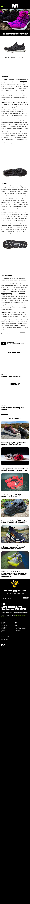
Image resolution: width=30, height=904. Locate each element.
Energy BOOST (16, 200)
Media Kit (17, 627)
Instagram (10, 333)
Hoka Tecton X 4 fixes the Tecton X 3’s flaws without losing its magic (13, 547)
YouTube (3, 624)
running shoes (5, 296)
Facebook (22, 332)
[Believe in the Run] (15, 7)
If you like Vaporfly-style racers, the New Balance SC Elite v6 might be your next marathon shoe (14, 574)
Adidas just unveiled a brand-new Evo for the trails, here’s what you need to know (14, 469)
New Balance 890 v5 (6, 293)
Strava (3, 628)
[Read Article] (15, 364)
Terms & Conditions (6, 638)
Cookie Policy (4, 639)
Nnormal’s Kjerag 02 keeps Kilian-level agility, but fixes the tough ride (13, 443)
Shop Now (20, 1)
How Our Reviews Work (21, 628)
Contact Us (18, 630)
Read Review (4, 380)
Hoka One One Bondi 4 (12, 291)
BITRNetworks (5, 625)
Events (16, 624)
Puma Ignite (22, 291)
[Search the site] (28, 6)
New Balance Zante (16, 289)
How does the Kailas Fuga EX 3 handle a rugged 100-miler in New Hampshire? (14, 521)
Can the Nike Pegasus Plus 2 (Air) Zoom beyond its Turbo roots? (14, 495)
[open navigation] (2, 6)
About (16, 625)
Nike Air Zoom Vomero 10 (10, 376)
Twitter (3, 333)
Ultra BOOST (23, 81)
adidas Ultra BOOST (13, 186)
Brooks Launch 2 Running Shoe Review (12, 409)
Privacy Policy (5, 636)
